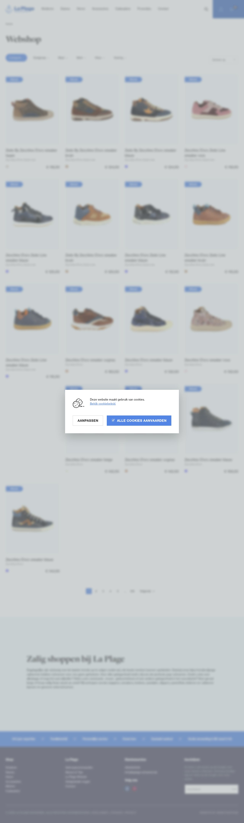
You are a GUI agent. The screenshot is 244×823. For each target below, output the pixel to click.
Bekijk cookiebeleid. (103, 403)
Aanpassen (88, 420)
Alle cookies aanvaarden (142, 420)
